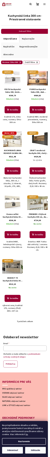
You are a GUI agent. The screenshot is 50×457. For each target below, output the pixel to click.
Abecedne (8, 54)
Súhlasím (35, 450)
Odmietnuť (12, 450)
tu (27, 434)
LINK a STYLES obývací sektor (16, 405)
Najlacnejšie (28, 38)
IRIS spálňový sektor (12, 389)
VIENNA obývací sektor (13, 393)
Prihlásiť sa (10, 364)
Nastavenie (24, 441)
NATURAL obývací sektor (14, 401)
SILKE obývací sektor (12, 397)
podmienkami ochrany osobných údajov (21, 355)
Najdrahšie (8, 46)
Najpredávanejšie (28, 46)
